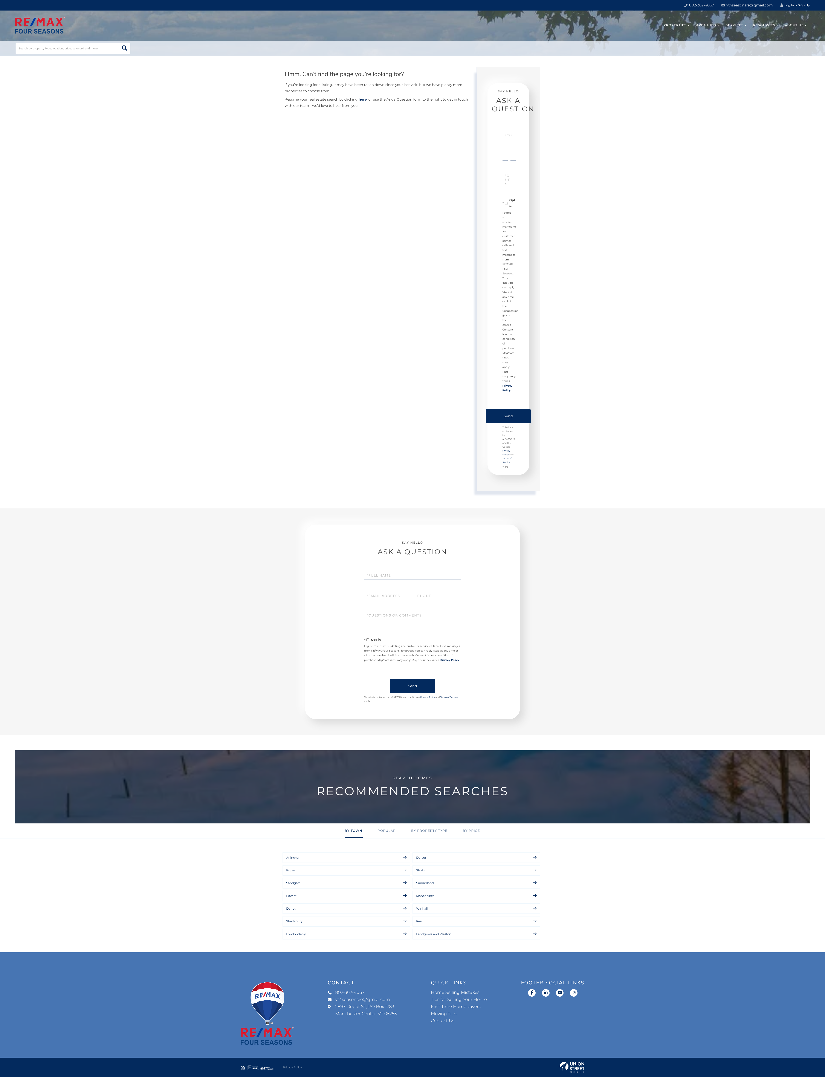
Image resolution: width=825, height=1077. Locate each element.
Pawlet (291, 896)
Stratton (422, 870)
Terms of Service (449, 697)
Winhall (422, 908)
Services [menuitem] (735, 25)
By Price (471, 831)
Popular (387, 831)
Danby (291, 908)
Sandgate (293, 883)
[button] (124, 48)
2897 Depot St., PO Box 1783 (366, 1010)
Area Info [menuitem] (706, 25)
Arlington (293, 858)
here (363, 100)
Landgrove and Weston (433, 934)
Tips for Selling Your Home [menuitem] (459, 999)
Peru (419, 921)
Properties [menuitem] (675, 25)
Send (508, 416)
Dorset (421, 858)
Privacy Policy (449, 660)
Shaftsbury (294, 921)
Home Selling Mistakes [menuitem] (455, 992)
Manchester (425, 896)
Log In (789, 5)
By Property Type (429, 831)
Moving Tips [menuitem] (444, 1013)
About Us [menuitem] (794, 25)
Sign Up (804, 5)
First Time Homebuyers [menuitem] (456, 1006)
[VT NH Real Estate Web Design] (572, 1067)
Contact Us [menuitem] (442, 1020)
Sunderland (425, 883)
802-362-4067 (701, 5)
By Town (353, 831)
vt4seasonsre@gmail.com (749, 5)
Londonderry (296, 934)
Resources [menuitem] (764, 25)
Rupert (291, 870)
